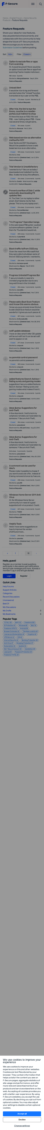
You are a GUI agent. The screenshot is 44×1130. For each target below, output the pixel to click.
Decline (22, 1120)
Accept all (22, 1114)
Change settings (22, 1126)
